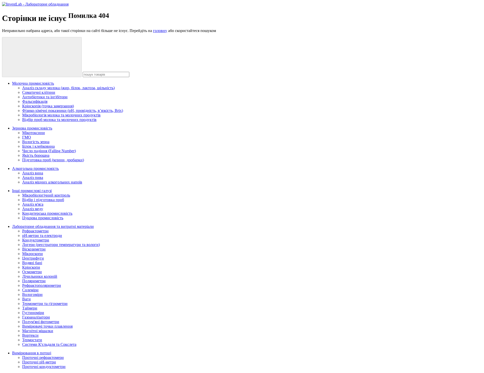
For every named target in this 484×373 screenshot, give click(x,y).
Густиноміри (33, 312)
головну (160, 30)
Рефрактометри (35, 231)
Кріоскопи (31, 267)
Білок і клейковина (38, 146)
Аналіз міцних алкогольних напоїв (52, 182)
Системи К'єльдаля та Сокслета (49, 344)
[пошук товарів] (42, 57)
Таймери (29, 308)
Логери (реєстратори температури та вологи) (61, 244)
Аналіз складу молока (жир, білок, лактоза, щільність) (68, 88)
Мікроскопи (32, 254)
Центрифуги (33, 258)
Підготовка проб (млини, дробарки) (53, 160)
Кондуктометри (35, 240)
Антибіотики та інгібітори (45, 97)
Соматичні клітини (38, 92)
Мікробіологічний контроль (46, 195)
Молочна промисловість (33, 83)
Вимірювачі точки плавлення (47, 326)
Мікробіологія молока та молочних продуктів (61, 115)
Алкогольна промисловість (35, 168)
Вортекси (30, 335)
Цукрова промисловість (42, 218)
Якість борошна (35, 155)
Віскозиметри (34, 249)
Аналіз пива (32, 177)
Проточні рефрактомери (43, 357)
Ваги (26, 299)
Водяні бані (32, 263)
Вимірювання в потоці (31, 353)
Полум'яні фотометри (40, 322)
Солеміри (30, 290)
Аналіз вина (32, 173)
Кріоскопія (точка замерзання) (48, 106)
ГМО (26, 137)
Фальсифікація (34, 101)
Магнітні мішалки (37, 331)
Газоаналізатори (36, 317)
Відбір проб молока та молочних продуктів (59, 119)
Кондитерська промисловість (47, 213)
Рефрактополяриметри (41, 285)
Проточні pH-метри (39, 362)
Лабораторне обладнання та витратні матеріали (53, 226)
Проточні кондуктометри (44, 366)
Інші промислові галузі (32, 191)
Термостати (32, 340)
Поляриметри (34, 281)
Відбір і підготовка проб (43, 200)
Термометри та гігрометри (45, 303)
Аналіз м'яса (32, 204)
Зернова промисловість (32, 128)
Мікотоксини (33, 133)
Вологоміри (32, 294)
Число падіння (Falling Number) (49, 151)
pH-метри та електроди (42, 235)
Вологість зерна (35, 142)
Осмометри (32, 272)
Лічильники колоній (39, 276)
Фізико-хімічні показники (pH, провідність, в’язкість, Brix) (72, 110)
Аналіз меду (32, 209)
